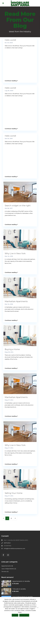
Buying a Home (12, 349)
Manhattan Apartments (16, 301)
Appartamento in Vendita (21, 581)
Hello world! (10, 40)
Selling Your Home (13, 493)
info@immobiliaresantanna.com (14, 548)
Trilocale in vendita (19, 589)
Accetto (15, 615)
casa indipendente (7, 568)
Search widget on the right (18, 205)
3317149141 (7, 543)
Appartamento (6, 566)
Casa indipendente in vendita (22, 597)
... (16, 215)
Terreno (4, 571)
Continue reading (11, 80)
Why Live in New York (15, 253)
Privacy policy (24, 615)
